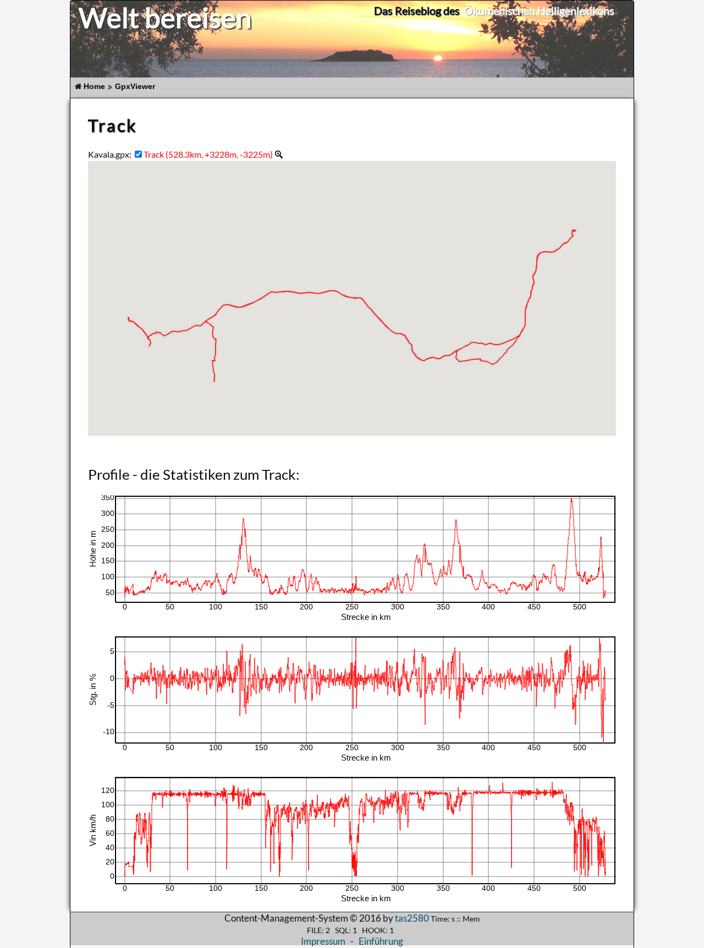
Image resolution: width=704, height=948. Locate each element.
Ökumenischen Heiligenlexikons (539, 10)
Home (94, 86)
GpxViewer (135, 86)
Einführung (381, 941)
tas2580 (412, 918)
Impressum (323, 941)
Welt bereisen (165, 17)
